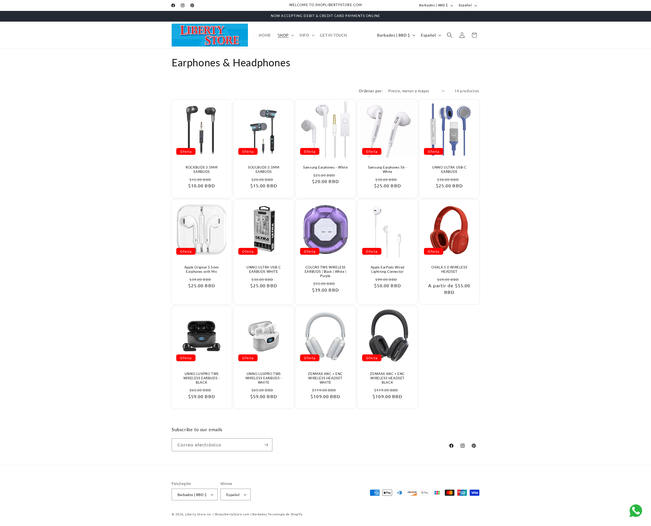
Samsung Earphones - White (325, 167)
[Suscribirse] (266, 445)
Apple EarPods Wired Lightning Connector (387, 269)
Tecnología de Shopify (285, 514)
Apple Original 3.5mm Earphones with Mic (201, 269)
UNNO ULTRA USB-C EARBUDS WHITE (263, 269)
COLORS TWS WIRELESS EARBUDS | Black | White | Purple (325, 271)
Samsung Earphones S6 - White (387, 169)
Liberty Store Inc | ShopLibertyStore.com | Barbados (226, 514)
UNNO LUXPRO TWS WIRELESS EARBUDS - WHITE (263, 378)
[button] (285, 35)
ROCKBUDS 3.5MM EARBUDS (201, 169)
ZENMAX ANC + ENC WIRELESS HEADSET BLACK (387, 378)
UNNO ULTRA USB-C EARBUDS (449, 169)
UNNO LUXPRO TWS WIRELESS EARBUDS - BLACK (201, 378)
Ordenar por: (371, 90)
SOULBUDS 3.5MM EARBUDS (263, 169)
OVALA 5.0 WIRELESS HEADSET (449, 269)
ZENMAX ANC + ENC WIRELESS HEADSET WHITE (325, 378)
